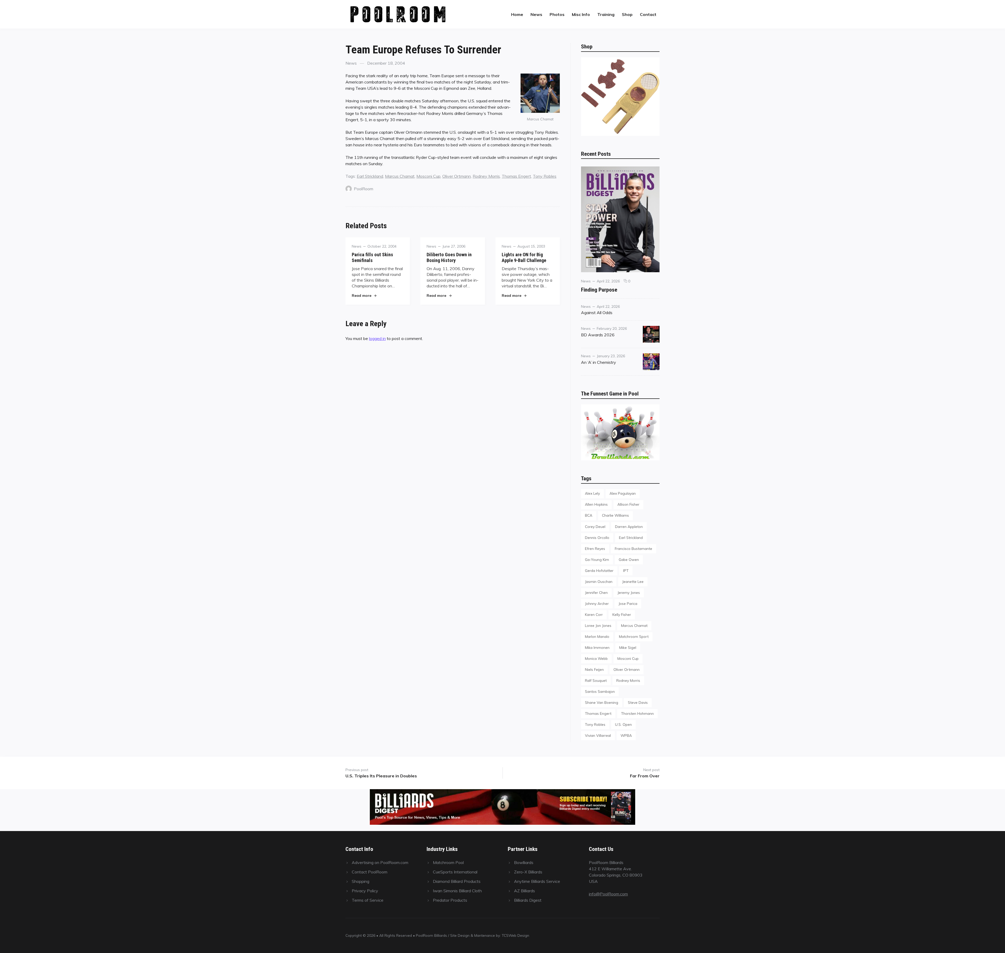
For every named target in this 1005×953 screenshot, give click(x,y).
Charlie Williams (615, 515)
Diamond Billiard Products (457, 881)
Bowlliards (523, 862)
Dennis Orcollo (597, 537)
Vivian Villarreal (598, 735)
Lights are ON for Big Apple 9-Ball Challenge (524, 257)
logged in (377, 338)
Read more (364, 295)
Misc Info (581, 14)
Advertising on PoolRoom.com (380, 862)
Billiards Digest (527, 900)
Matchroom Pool (448, 862)
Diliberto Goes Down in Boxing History (449, 257)
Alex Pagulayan (623, 493)
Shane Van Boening (601, 702)
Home (517, 14)
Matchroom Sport (634, 636)
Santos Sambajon (600, 691)
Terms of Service (367, 900)
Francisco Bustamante (633, 548)
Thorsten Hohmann (637, 713)
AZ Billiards (524, 890)
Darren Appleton (629, 526)
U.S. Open (623, 724)
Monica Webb (596, 658)
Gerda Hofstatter (599, 570)
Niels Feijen (594, 669)
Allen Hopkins (596, 504)
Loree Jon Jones (598, 625)
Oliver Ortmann (456, 176)
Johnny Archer (597, 603)
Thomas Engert (516, 176)
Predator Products (450, 900)
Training (606, 14)
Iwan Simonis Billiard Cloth (457, 890)
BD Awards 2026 (598, 334)
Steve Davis (638, 702)
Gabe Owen (629, 559)
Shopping (360, 881)
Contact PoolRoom (369, 871)
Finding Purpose (599, 289)
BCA (588, 515)
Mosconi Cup (428, 176)
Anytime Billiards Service (537, 881)
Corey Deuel (595, 526)
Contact (648, 14)
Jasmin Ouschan (598, 581)
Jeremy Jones (628, 592)
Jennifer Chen (596, 592)
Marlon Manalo (597, 636)
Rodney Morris (486, 176)
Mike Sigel (627, 647)
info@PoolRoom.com (608, 893)
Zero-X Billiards (528, 871)
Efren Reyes (595, 548)
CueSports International (455, 871)
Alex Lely (592, 493)
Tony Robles (544, 176)
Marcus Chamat (400, 176)
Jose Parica (627, 603)
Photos (557, 14)
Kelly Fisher (621, 614)
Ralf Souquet (596, 680)
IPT (626, 570)
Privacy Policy (365, 890)
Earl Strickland (370, 176)
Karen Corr (594, 614)
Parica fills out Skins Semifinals (372, 257)
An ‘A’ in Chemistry (598, 362)
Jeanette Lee (633, 581)
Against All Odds (596, 312)
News (536, 14)
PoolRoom (363, 188)
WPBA (626, 735)
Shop (627, 14)
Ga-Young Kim (597, 559)
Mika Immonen (597, 647)
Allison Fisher (628, 504)
